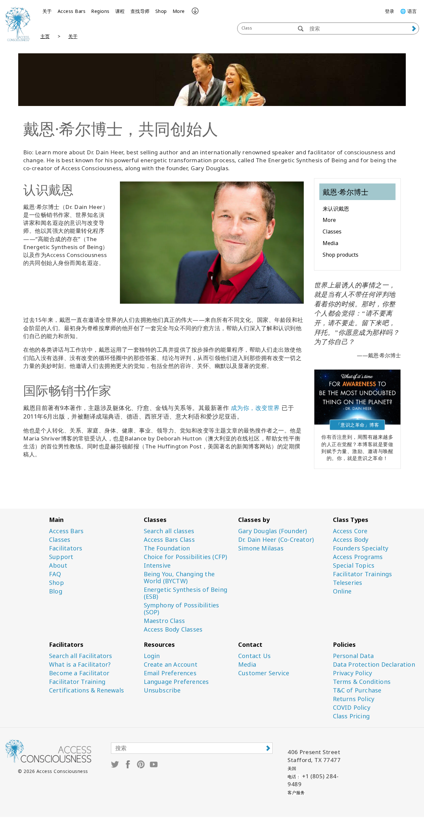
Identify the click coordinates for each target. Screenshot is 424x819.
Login (152, 655)
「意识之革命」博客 (357, 425)
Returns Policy (354, 698)
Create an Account (170, 664)
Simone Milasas (261, 548)
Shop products (340, 254)
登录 (390, 11)
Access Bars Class (169, 539)
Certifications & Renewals (86, 690)
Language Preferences (176, 681)
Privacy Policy (352, 673)
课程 (120, 11)
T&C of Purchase (357, 690)
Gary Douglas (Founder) (272, 531)
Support (61, 556)
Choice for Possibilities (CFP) (185, 556)
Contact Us (254, 655)
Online (342, 591)
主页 (45, 36)
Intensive (157, 565)
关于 (47, 11)
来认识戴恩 (336, 208)
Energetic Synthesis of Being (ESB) (186, 593)
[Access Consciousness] (17, 24)
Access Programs (358, 556)
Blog (55, 591)
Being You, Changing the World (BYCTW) (179, 578)
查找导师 (140, 11)
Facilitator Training (77, 681)
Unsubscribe (162, 690)
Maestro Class (164, 620)
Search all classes (169, 531)
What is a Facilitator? (80, 664)
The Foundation (167, 548)
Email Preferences (170, 673)
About (58, 565)
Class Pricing (351, 716)
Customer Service (263, 673)
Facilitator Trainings (362, 574)
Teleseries (347, 582)
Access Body (351, 539)
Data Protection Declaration (374, 664)
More (179, 11)
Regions (100, 11)
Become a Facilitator (79, 673)
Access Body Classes (173, 629)
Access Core (350, 531)
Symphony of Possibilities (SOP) (181, 609)
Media (330, 243)
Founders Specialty (361, 548)
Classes (332, 231)
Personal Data (353, 655)
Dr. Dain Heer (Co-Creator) (276, 539)
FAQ (55, 574)
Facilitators (65, 548)
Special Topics (354, 565)
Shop (161, 11)
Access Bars (72, 11)
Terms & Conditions (362, 681)
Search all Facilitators (80, 655)
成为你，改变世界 (255, 408)
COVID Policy (351, 707)
